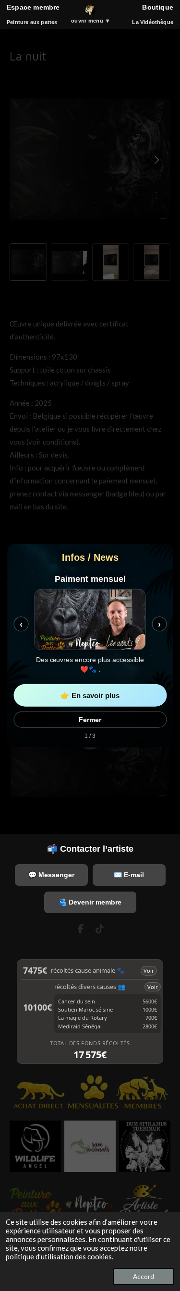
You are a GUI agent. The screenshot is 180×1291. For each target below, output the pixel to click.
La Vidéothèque (152, 22)
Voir (149, 970)
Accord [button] (143, 1276)
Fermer (90, 719)
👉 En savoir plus (90, 695)
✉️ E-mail (129, 875)
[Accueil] (90, 10)
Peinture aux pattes (32, 22)
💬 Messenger (51, 875)
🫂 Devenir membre (90, 902)
